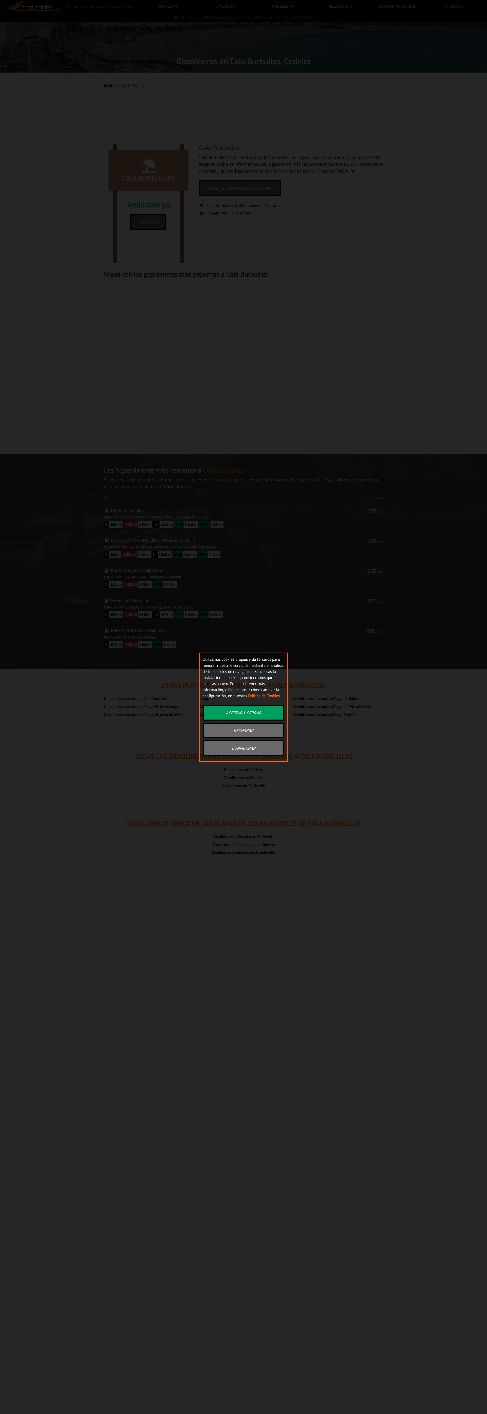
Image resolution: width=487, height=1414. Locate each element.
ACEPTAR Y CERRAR (243, 713)
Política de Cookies (264, 696)
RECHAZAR (243, 730)
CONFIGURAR (243, 748)
